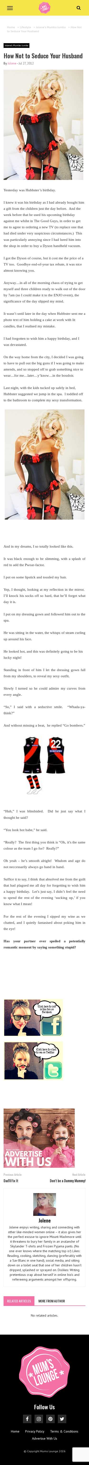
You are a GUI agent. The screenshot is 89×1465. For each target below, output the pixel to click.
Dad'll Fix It (11, 1180)
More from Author (51, 1300)
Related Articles (19, 1300)
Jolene (12, 63)
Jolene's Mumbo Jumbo (16, 45)
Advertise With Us (44, 1438)
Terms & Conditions (64, 1431)
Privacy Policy (34, 1431)
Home (15, 1431)
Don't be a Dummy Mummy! (67, 1180)
